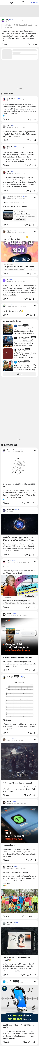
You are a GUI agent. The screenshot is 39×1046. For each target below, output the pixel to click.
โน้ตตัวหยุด (7, 720)
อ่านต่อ (24, 207)
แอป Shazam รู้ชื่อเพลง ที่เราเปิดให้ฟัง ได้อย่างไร (18, 1026)
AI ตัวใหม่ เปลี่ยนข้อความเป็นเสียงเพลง (17, 657)
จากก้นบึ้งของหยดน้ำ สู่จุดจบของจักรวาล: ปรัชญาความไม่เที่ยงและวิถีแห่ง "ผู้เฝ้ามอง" (19, 538)
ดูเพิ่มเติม (14, 113)
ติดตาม (11, 19)
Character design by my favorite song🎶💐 (16, 958)
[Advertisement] (19, 11)
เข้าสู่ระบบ (34, 2)
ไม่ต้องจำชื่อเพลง (9, 845)
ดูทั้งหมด (19, 374)
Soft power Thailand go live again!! (17, 783)
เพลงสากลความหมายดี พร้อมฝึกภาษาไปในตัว (19, 485)
